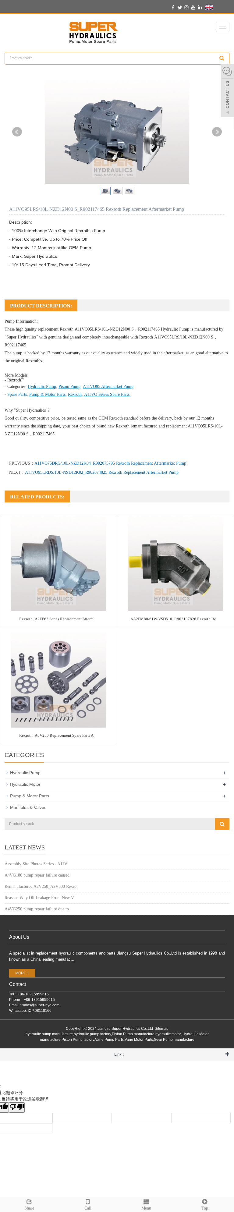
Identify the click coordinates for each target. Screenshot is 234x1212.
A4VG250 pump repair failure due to (37, 909)
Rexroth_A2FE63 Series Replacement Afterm (56, 619)
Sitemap (161, 1028)
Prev (17, 132)
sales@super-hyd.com (40, 1005)
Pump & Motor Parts (29, 795)
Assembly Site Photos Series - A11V (36, 864)
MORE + (22, 973)
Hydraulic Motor (25, 784)
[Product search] (222, 824)
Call (87, 1208)
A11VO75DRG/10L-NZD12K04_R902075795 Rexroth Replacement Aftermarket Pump (110, 463)
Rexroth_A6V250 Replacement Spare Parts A (56, 735)
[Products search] (221, 58)
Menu (146, 1208)
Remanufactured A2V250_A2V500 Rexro (40, 886)
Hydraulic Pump (175, 329)
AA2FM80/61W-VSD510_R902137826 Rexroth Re (173, 619)
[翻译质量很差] (17, 1107)
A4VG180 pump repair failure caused (37, 875)
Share (29, 1208)
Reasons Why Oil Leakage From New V (39, 897)
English (221, 7)
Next (217, 132)
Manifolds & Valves (28, 807)
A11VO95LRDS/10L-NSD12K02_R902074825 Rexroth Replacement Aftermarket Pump (102, 472)
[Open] (227, 91)
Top (204, 1208)
